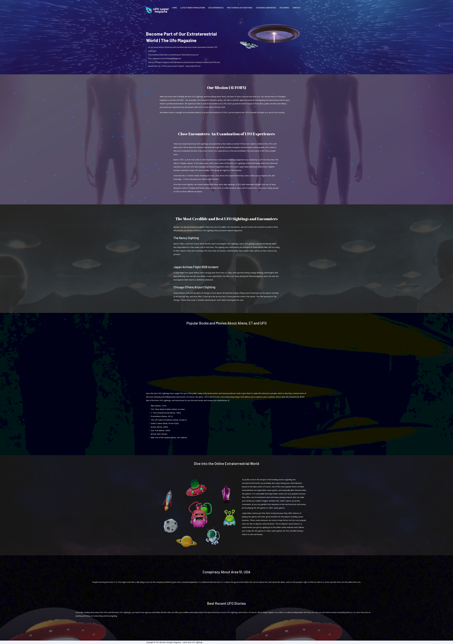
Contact (297, 7)
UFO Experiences (216, 7)
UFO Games (284, 7)
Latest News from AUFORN (192, 7)
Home (174, 7)
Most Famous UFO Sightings (239, 7)
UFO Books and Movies (266, 7)
